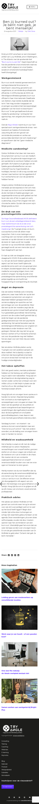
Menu (32, 7)
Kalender (5, 764)
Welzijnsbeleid (6, 770)
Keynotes (5, 755)
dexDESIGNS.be (26, 800)
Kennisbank (6, 775)
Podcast (4, 767)
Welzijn (20, 31)
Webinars (5, 750)
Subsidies (5, 772)
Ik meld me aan (7, 786)
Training (4, 744)
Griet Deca (31, 31)
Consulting (5, 741)
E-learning (5, 752)
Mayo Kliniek (13, 125)
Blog (3, 761)
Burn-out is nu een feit (11, 62)
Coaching (5, 747)
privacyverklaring (18, 735)
